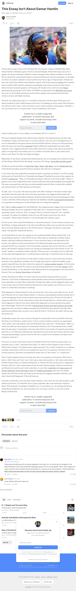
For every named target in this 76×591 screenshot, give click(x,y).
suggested (28, 146)
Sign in (70, 3)
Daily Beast (49, 166)
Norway (18, 272)
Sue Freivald (8, 479)
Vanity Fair (30, 166)
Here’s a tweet (17, 207)
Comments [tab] (6, 441)
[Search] (72, 500)
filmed (65, 88)
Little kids (52, 368)
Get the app (48, 582)
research (60, 264)
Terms (43, 577)
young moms (64, 368)
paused (64, 266)
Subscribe (62, 3)
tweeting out (13, 179)
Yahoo (41, 166)
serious (47, 264)
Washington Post (66, 166)
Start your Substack (33, 582)
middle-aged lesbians (45, 370)
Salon (36, 166)
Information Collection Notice (37, 554)
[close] (57, 521)
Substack (28, 587)
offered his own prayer (63, 90)
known (61, 82)
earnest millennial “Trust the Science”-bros (17, 370)
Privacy (37, 577)
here (13, 305)
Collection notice (51, 577)
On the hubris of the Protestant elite (14, 508)
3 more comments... (6, 490)
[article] (38, 509)
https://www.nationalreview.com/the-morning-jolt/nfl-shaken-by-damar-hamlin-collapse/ (34, 471)
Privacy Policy (53, 554)
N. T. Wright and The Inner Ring (14, 505)
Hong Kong (26, 272)
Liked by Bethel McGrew (13, 461)
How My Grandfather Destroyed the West (19, 518)
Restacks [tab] (15, 441)
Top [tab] (4, 500)
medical (53, 264)
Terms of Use (47, 552)
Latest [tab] (9, 500)
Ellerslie (7, 459)
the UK (37, 272)
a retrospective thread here (64, 199)
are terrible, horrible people (61, 161)
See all (5, 542)
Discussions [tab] (16, 500)
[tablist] (10, 441)
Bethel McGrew (11, 16)
